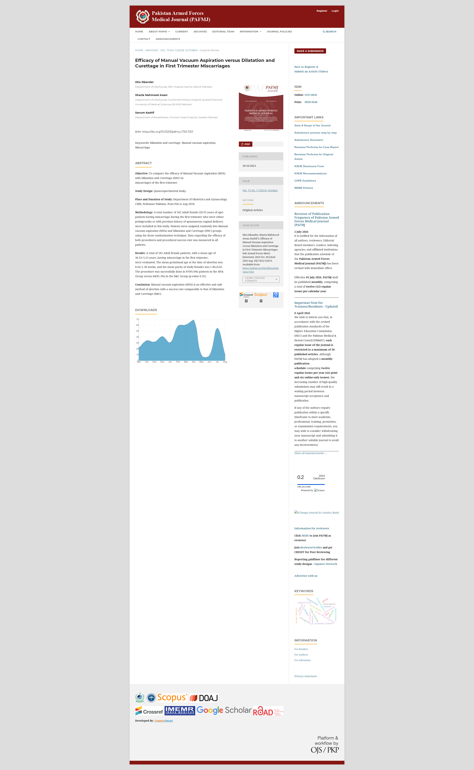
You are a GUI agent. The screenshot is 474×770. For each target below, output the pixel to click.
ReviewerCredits (311, 547)
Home (139, 31)
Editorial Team (223, 31)
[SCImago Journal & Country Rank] (316, 512)
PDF (247, 144)
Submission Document (308, 139)
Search (330, 31)
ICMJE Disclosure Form (309, 166)
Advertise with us (306, 576)
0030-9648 (311, 102)
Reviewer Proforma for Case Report (316, 147)
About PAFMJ (158, 31)
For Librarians (302, 660)
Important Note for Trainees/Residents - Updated (316, 304)
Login (335, 10)
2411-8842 (311, 95)
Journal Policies (279, 31)
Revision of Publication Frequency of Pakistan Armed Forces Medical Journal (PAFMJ (316, 219)
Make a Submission (310, 50)
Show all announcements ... (310, 453)
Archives (200, 31)
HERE (305, 535)
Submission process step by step (315, 132)
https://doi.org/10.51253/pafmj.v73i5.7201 (167, 131)
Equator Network (325, 564)
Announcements (168, 38)
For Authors (301, 654)
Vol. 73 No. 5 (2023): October (178, 50)
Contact (144, 38)
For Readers (301, 649)
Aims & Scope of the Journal (312, 125)
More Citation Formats (255, 279)
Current (181, 31)
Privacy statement (305, 676)
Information (249, 31)
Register (322, 10)
